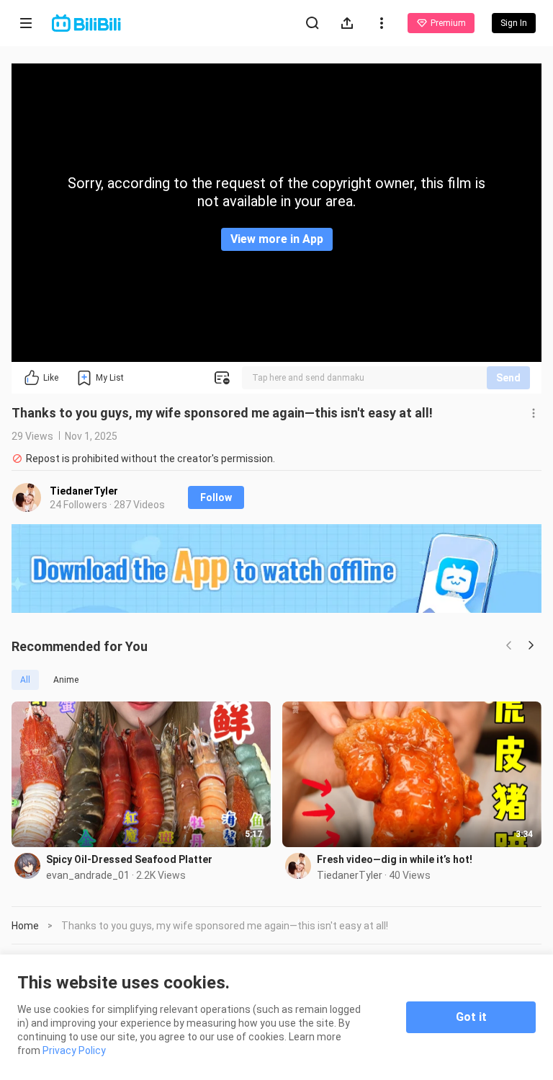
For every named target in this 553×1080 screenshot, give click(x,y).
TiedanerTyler (84, 491)
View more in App (276, 239)
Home (25, 925)
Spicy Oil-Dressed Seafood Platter (129, 859)
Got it (471, 1017)
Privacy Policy (74, 1050)
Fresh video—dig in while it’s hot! (394, 859)
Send (508, 378)
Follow (216, 497)
